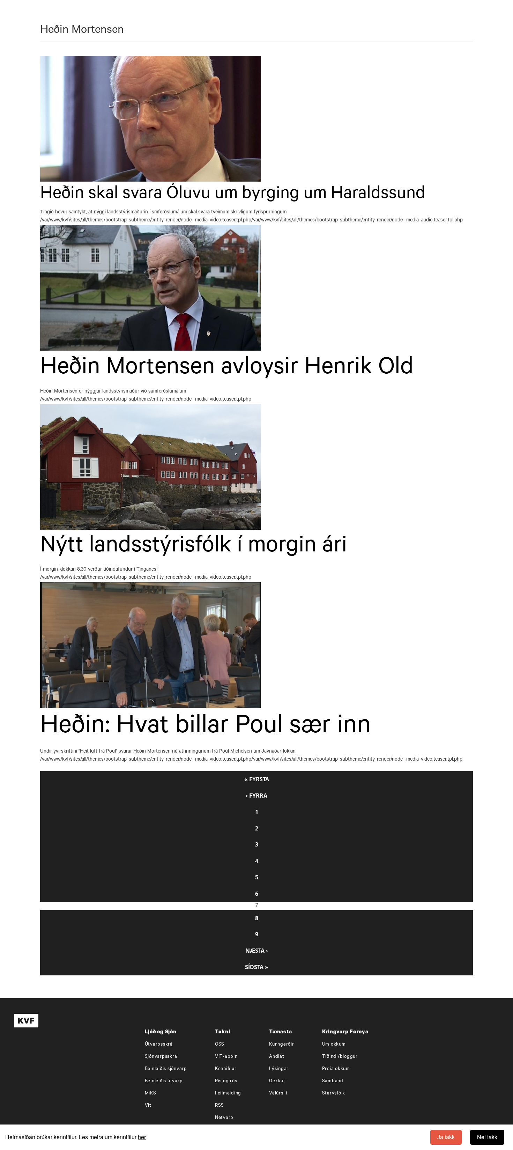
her (142, 1137)
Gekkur (277, 1081)
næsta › (256, 950)
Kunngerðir (281, 1044)
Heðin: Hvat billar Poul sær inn (205, 728)
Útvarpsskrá (159, 1044)
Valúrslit (278, 1093)
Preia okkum (336, 1069)
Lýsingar (279, 1069)
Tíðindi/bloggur (340, 1057)
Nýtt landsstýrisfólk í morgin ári (193, 548)
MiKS (150, 1093)
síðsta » (256, 967)
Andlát (276, 1057)
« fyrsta (256, 779)
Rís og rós (226, 1081)
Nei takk (487, 1137)
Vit (148, 1105)
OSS (219, 1044)
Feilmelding (228, 1093)
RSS (219, 1105)
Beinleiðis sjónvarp (166, 1069)
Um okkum (334, 1044)
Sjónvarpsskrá (161, 1057)
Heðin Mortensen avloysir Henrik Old (227, 369)
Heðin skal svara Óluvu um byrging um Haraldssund (232, 195)
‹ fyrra (256, 795)
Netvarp (224, 1118)
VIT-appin (226, 1057)
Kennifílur (226, 1069)
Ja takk (446, 1137)
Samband (332, 1081)
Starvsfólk (333, 1093)
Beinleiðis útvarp (164, 1081)
